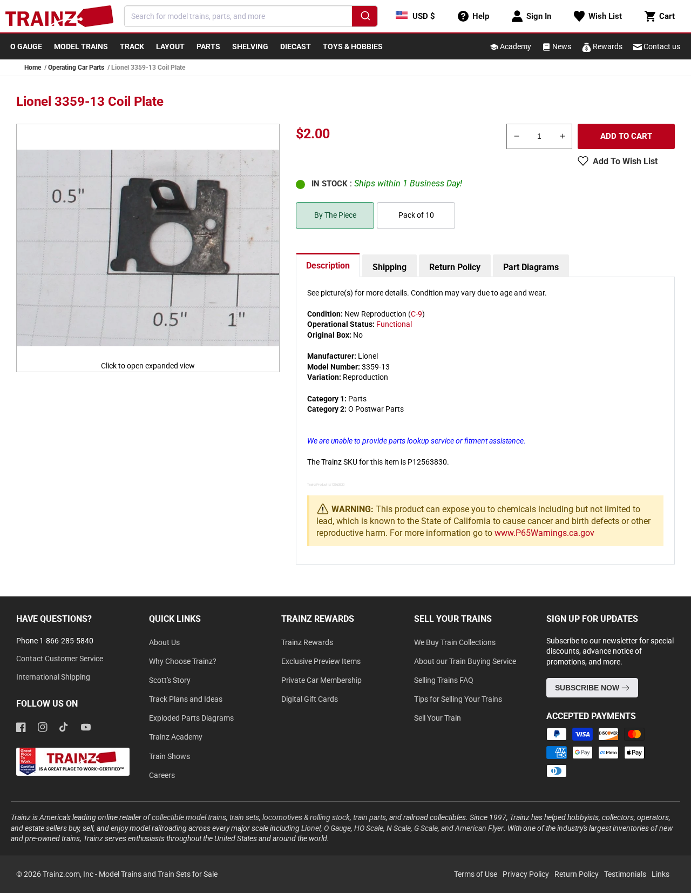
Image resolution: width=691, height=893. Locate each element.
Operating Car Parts (76, 67)
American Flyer (479, 828)
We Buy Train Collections (455, 642)
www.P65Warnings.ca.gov (544, 533)
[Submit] (364, 18)
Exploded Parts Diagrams (191, 718)
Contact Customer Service (59, 658)
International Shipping (53, 677)
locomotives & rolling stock (306, 817)
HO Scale (368, 828)
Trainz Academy (175, 737)
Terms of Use (475, 874)
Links (660, 874)
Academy (514, 46)
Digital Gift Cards (309, 699)
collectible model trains (189, 817)
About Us (164, 642)
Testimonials (625, 874)
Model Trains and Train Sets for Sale (158, 874)
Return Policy (454, 267)
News (561, 46)
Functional (394, 324)
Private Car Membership (321, 680)
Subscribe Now (588, 687)
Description (328, 265)
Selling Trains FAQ (443, 680)
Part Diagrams (531, 267)
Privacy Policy (526, 874)
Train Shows (169, 756)
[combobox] (251, 16)
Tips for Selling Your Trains (458, 699)
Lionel (311, 828)
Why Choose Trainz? (182, 661)
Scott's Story (170, 680)
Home (32, 67)
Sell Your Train (437, 718)
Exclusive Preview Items (321, 661)
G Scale (426, 828)
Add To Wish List (625, 161)
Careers (162, 775)
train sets (244, 817)
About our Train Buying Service (465, 661)
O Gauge (337, 828)
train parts (369, 817)
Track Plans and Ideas (185, 699)
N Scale (399, 828)
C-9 (416, 314)
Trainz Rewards (307, 642)
